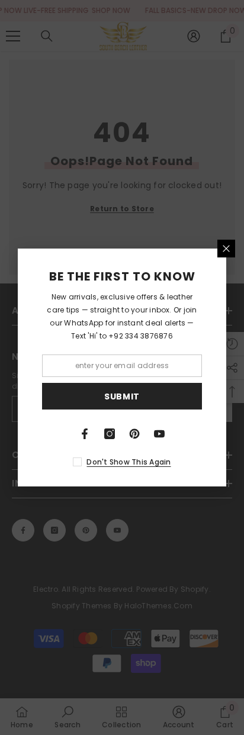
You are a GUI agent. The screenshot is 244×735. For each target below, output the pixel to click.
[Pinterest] (134, 433)
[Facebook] (84, 433)
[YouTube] (159, 433)
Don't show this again (128, 462)
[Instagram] (109, 433)
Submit (122, 396)
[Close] (226, 248)
